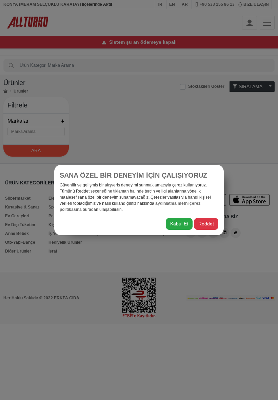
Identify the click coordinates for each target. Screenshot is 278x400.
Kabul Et (179, 223)
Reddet (206, 223)
